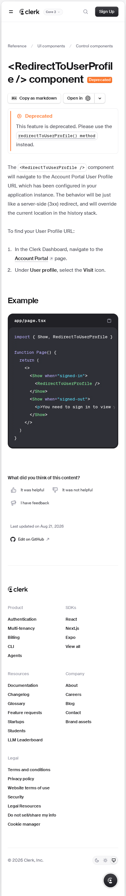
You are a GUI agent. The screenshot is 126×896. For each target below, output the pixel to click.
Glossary (16, 703)
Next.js (72, 628)
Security (16, 796)
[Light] (105, 860)
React (71, 619)
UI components (51, 46)
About (72, 685)
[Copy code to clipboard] (109, 320)
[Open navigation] (11, 11)
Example (23, 300)
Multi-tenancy (21, 628)
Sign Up (106, 11)
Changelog (18, 694)
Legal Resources (24, 806)
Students (17, 730)
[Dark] (97, 860)
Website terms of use (29, 787)
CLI (11, 646)
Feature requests (25, 712)
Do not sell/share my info (32, 815)
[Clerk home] (18, 589)
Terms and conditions (29, 769)
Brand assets (78, 721)
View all (73, 646)
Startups (16, 721)
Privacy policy (21, 778)
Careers (73, 694)
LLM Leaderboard (25, 739)
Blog (70, 703)
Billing (14, 637)
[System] (113, 860)
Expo (71, 637)
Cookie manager (24, 824)
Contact (73, 712)
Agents (15, 655)
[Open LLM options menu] (100, 98)
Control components (94, 46)
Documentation (23, 685)
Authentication (22, 619)
